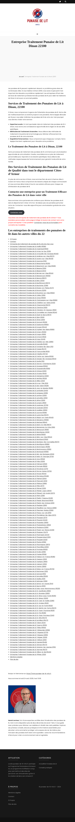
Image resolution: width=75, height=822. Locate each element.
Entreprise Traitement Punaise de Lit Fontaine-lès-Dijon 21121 (31, 347)
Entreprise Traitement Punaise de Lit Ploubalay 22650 (29, 522)
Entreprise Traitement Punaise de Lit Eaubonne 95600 (29, 325)
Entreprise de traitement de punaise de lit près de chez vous (31, 244)
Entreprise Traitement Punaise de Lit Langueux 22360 (29, 393)
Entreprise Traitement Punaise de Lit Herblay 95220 (28, 378)
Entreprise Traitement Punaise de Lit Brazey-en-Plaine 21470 (32, 288)
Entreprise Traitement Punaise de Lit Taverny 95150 (28, 625)
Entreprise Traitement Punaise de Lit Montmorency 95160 (30, 449)
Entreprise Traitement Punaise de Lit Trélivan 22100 (28, 640)
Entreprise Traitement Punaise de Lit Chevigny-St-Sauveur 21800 (33, 310)
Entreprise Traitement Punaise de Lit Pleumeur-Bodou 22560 (31, 510)
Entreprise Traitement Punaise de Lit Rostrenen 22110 (29, 571)
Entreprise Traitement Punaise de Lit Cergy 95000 (28, 298)
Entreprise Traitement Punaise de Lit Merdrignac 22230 (29, 432)
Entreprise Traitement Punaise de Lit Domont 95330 (28, 322)
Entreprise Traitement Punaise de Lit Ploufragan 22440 (29, 535)
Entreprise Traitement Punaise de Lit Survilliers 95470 (29, 620)
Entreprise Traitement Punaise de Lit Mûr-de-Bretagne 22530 (32, 454)
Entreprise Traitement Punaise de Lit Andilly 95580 (28, 246)
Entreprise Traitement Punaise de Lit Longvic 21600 (28, 403)
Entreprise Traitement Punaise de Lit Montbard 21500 (29, 439)
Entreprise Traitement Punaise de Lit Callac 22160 (27, 295)
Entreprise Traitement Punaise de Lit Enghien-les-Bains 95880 (32, 329)
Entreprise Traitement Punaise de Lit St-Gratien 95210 (29, 603)
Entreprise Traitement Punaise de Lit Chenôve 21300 (28, 307)
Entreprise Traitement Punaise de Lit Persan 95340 (28, 474)
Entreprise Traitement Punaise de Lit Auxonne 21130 (28, 261)
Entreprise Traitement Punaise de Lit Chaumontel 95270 (30, 305)
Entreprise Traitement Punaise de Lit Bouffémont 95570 (30, 283)
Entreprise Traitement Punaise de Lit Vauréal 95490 (28, 642)
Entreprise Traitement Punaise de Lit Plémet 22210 (28, 488)
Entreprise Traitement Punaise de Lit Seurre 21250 (28, 586)
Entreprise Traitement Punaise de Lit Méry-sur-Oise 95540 (31, 437)
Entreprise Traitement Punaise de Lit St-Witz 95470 (28, 618)
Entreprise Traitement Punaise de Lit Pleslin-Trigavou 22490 (31, 498)
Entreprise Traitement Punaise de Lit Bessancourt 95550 (30, 276)
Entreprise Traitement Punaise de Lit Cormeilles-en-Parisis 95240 (33, 312)
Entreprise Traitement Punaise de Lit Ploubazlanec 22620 (30, 525)
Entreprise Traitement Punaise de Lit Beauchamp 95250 (30, 263)
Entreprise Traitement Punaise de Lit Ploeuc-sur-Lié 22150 (30, 513)
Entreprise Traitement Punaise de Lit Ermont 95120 (28, 337)
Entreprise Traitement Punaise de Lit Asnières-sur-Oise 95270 (32, 256)
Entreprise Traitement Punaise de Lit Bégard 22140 (28, 271)
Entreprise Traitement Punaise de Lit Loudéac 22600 (28, 410)
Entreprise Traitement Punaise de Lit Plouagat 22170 (28, 518)
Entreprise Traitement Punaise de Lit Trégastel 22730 (29, 632)
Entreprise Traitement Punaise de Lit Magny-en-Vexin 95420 (32, 417)
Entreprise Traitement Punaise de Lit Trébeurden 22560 (30, 630)
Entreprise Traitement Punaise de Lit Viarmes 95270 (28, 650)
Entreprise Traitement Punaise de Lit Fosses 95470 (28, 349)
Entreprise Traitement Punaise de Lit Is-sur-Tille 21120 (29, 383)
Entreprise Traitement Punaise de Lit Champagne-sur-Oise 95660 (33, 300)
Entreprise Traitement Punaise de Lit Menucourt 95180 (29, 430)
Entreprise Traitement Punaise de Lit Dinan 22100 (27, 320)
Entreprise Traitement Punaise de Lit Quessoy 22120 (28, 559)
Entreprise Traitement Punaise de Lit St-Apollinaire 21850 (30, 591)
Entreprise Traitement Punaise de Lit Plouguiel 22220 (28, 540)
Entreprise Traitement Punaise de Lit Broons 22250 (28, 290)
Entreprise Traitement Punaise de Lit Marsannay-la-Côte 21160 (32, 427)
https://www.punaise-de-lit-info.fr (38, 674)
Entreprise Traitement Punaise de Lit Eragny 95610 (28, 334)
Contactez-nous (16, 212)
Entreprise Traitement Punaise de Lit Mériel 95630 (28, 434)
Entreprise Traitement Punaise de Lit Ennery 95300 (28, 332)
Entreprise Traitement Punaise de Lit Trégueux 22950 (29, 635)
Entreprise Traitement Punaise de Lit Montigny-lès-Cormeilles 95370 (34, 442)
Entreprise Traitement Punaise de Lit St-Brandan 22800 (30, 593)
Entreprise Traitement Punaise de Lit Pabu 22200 (27, 461)
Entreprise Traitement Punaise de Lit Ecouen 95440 (28, 327)
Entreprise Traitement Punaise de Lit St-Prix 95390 (28, 613)
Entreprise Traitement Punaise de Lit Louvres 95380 (28, 413)
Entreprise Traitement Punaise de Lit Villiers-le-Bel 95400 (30, 652)
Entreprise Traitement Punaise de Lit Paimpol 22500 (28, 464)
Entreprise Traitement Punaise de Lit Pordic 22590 (28, 552)
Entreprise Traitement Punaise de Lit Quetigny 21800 (28, 562)
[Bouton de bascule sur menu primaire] (37, 34)
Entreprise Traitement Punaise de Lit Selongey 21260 (28, 581)
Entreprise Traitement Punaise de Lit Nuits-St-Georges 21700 (32, 457)
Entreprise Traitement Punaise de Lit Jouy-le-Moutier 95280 (31, 388)
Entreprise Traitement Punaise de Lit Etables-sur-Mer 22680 (31, 342)
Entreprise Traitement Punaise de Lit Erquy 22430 (27, 339)
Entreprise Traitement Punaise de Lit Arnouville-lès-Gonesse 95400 (34, 254)
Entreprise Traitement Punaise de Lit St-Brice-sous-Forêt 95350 (33, 596)
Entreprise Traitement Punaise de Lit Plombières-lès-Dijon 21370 (33, 515)
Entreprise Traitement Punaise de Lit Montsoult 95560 (29, 452)
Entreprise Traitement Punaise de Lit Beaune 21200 (28, 268)
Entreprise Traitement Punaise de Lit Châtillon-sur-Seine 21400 (32, 303)
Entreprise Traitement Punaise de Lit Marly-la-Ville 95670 (30, 425)
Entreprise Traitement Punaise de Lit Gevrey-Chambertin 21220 (33, 364)
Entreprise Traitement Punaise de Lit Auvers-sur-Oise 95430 (31, 259)
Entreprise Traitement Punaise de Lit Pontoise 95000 (29, 549)
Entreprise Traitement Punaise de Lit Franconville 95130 (30, 351)
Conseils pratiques (45, 768)
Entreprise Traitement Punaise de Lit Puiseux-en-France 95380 (32, 557)
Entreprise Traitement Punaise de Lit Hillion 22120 (27, 381)
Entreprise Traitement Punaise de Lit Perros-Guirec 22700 (31, 471)
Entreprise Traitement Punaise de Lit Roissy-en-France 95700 (32, 569)
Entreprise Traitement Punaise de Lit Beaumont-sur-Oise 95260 (33, 266)
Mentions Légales (16, 657)
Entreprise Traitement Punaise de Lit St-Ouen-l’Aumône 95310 (32, 610)
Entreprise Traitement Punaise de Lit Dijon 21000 (27, 317)
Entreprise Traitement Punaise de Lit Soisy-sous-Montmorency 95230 (35, 588)
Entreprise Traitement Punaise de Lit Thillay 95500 (28, 628)
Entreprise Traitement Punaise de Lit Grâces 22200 (28, 371)
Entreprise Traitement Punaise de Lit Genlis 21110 (27, 361)
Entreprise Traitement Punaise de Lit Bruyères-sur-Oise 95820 (32, 293)
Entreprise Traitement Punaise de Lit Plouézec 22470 (29, 532)
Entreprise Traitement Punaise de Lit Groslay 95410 (28, 373)
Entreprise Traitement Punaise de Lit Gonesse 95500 (29, 366)
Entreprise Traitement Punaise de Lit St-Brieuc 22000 (29, 598)
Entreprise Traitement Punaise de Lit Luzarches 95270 (29, 415)
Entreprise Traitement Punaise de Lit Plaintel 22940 (28, 479)
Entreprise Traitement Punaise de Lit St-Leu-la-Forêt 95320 (31, 606)
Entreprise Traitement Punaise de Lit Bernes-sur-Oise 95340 (31, 273)
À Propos (13, 239)
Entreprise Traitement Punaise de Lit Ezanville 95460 (29, 344)
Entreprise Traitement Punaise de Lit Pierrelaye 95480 (29, 476)
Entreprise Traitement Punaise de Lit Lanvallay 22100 (28, 398)
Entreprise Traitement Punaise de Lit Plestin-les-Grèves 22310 (32, 503)
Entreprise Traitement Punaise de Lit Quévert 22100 (28, 564)
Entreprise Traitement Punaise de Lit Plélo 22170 (27, 486)
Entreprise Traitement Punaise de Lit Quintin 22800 (28, 566)
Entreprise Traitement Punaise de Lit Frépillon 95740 (29, 354)
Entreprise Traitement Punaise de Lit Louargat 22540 (29, 408)
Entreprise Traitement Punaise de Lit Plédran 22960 (28, 483)
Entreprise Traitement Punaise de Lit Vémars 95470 (28, 645)
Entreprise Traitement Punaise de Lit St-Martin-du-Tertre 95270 (33, 608)
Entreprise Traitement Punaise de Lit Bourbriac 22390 (29, 285)
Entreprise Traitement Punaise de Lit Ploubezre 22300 (29, 527)
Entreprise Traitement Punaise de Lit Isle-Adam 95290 (29, 386)
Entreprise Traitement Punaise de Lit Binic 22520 (27, 281)
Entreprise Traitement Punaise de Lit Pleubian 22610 (28, 505)
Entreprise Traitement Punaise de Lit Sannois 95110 (28, 574)
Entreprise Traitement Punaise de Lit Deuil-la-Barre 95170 (30, 315)
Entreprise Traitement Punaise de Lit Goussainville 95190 (30, 369)
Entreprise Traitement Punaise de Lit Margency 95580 (29, 420)
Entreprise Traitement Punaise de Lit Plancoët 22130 (28, 481)
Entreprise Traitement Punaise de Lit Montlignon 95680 (29, 444)
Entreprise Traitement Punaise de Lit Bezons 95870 (28, 278)
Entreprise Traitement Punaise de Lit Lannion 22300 (28, 395)
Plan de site (14, 659)
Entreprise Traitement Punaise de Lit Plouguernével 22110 (30, 537)
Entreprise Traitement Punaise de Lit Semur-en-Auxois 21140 (31, 584)
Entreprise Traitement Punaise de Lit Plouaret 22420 (28, 520)
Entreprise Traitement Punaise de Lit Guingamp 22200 (29, 376)
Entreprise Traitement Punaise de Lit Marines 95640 (28, 422)
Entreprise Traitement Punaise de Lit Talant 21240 (28, 623)
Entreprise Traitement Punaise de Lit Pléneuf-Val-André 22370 (32, 493)
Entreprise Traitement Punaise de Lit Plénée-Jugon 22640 (30, 491)
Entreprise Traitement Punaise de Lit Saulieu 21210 (27, 579)
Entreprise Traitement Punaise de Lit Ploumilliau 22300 (29, 547)
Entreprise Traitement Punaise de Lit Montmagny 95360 (30, 447)
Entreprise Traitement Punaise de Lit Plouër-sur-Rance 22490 (32, 530)
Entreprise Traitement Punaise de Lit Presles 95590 (28, 554)
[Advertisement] (37, 62)
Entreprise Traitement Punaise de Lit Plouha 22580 (28, 542)
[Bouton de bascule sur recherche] (65, 1)
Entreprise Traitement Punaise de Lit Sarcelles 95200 (29, 576)
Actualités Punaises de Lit (48, 764)
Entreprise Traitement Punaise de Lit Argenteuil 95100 (29, 249)
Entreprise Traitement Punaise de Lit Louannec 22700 (29, 405)
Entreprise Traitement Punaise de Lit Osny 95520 (27, 459)
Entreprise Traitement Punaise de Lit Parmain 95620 (28, 466)
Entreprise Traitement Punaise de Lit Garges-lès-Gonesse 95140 (33, 359)
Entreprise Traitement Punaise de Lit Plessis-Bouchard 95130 (31, 500)
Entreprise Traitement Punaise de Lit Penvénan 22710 (29, 469)
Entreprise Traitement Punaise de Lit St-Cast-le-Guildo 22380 (32, 601)
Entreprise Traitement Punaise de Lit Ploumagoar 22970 (30, 545)
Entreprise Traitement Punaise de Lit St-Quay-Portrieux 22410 (32, 615)
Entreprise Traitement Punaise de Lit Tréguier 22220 (28, 637)
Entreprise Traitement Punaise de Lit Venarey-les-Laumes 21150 (33, 647)
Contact (13, 242)
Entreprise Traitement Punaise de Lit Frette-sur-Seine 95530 (32, 356)
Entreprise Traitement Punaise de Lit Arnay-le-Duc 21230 (30, 251)
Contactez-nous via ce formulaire (46, 223)
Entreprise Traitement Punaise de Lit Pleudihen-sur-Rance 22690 (33, 508)
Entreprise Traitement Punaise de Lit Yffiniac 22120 (28, 654)
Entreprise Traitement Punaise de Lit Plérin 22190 (27, 496)
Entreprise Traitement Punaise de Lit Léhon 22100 (27, 400)
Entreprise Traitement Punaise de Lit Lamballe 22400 (29, 391)
